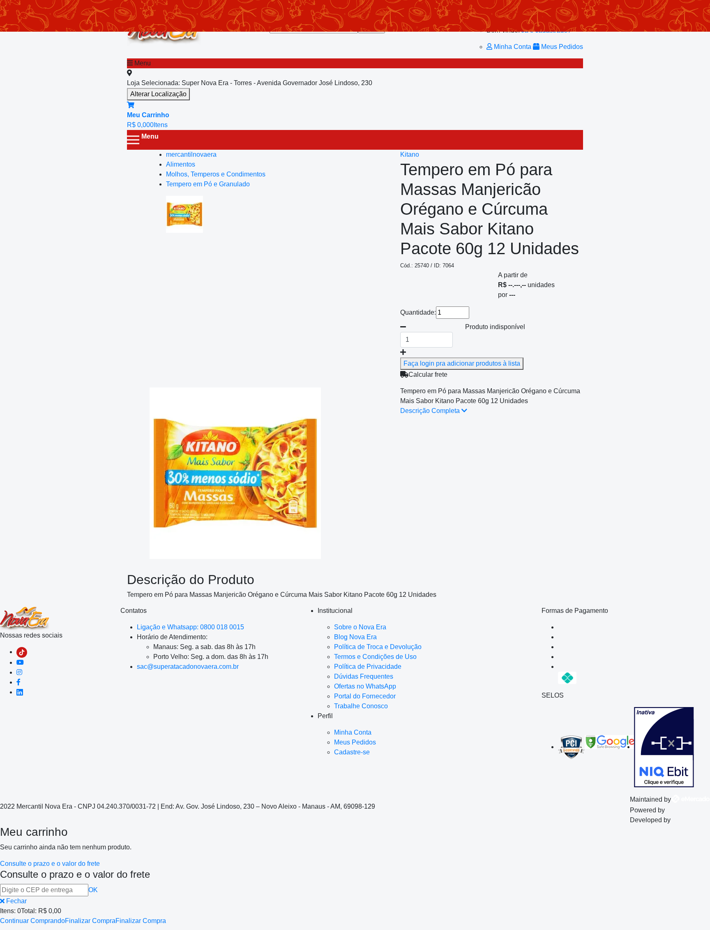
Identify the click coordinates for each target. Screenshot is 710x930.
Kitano (409, 154)
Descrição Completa (430, 410)
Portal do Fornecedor (365, 696)
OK (93, 889)
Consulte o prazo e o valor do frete (50, 863)
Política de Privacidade (367, 666)
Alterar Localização (158, 93)
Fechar (16, 901)
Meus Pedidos (561, 46)
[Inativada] (664, 746)
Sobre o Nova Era (360, 627)
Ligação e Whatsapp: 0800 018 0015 (190, 627)
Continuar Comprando (32, 920)
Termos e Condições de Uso (375, 656)
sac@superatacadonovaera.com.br (188, 666)
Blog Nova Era (355, 636)
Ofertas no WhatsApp (365, 686)
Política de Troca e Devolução (378, 646)
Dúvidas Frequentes (363, 676)
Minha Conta (512, 46)
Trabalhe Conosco (361, 706)
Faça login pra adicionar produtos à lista (461, 363)
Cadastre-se (352, 752)
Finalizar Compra (90, 920)
